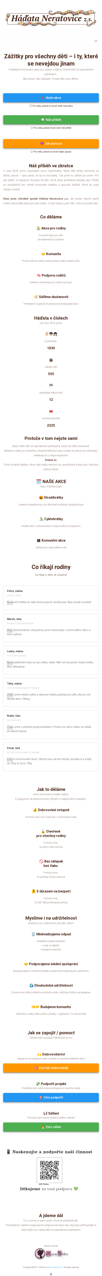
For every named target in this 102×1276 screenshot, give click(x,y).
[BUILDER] (51, 19)
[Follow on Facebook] (51, 1274)
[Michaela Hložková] (51, 1253)
